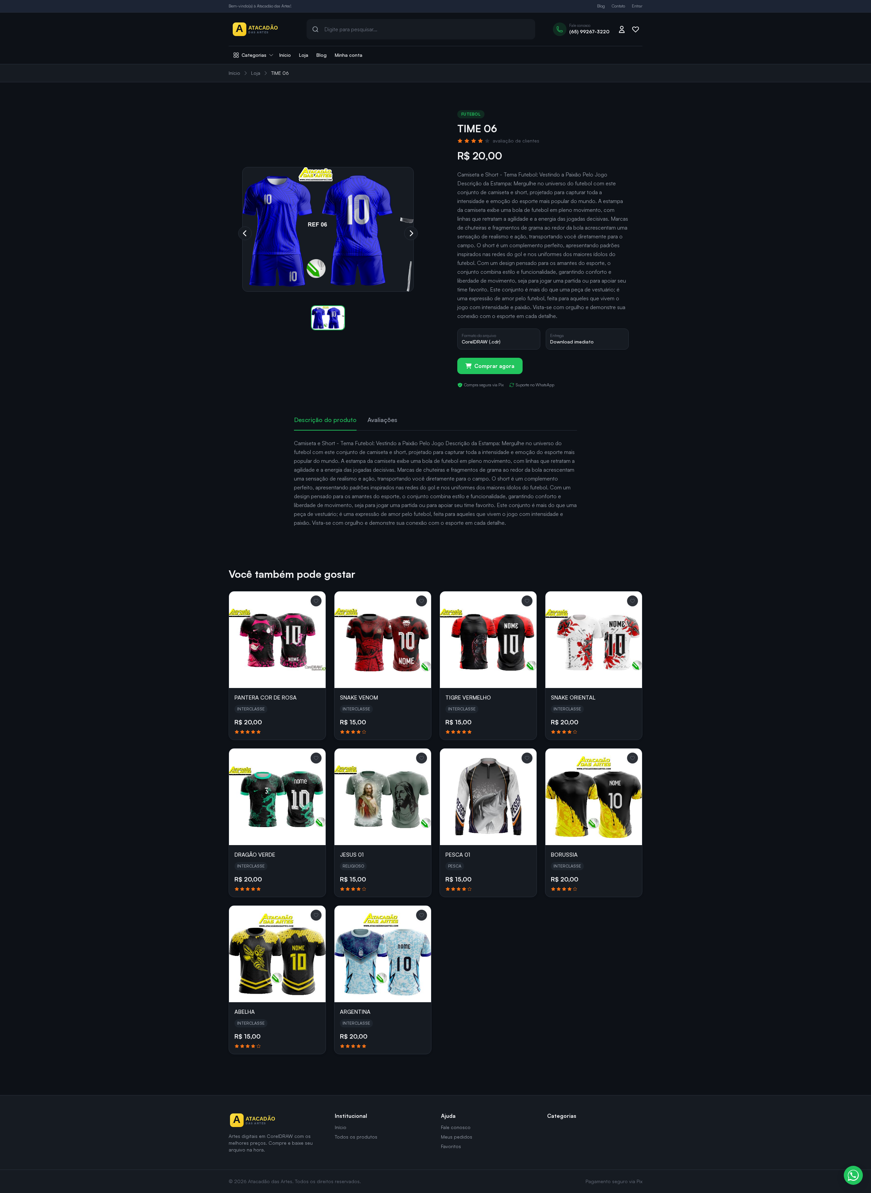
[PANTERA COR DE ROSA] (277, 639)
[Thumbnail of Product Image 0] (328, 318)
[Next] (411, 233)
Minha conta (348, 55)
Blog (601, 6)
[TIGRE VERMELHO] (488, 639)
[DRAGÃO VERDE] (277, 797)
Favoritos (451, 1146)
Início (285, 55)
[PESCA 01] (488, 797)
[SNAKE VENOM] (382, 639)
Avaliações (382, 419)
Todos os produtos (356, 1137)
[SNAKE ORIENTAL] (593, 639)
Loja (303, 55)
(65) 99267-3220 (589, 31)
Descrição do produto (325, 419)
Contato (618, 6)
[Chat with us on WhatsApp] (853, 1175)
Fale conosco (456, 1127)
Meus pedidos (456, 1137)
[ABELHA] (277, 954)
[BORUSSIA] (593, 797)
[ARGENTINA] (382, 954)
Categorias (254, 55)
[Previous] (245, 233)
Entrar (637, 6)
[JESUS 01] (382, 797)
